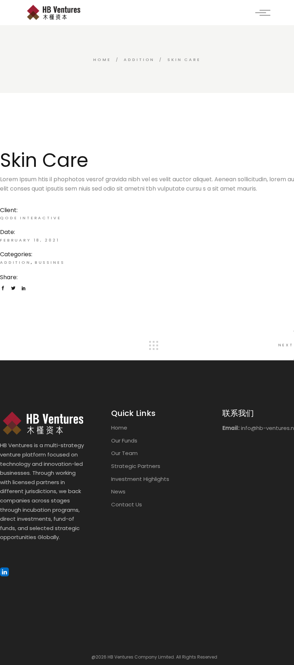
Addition (15, 262)
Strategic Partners (135, 466)
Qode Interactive (30, 218)
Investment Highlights (140, 479)
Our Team (124, 453)
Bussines (50, 262)
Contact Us (126, 504)
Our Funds (124, 440)
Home (119, 427)
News (118, 491)
